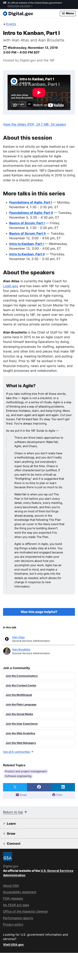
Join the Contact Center (20, 685)
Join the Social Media (19, 714)
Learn (11, 823)
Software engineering (18, 776)
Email (23, 794)
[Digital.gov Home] (31, 13)
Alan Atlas (18, 637)
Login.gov (10, 286)
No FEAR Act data (16, 905)
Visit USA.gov (13, 944)
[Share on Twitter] (15, 787)
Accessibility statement (19, 892)
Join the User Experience (21, 723)
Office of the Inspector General (25, 911)
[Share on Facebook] (39, 787)
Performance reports (18, 918)
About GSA (11, 885)
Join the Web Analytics (20, 733)
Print (59, 794)
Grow (11, 833)
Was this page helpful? (39, 612)
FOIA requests (13, 898)
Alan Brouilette (21, 649)
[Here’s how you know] (39, 4)
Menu (69, 13)
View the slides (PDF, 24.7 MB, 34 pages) (34, 124)
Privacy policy (13, 924)
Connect (13, 843)
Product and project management (26, 771)
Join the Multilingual (18, 694)
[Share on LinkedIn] (63, 787)
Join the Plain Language (20, 704)
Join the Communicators (21, 675)
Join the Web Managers (20, 742)
